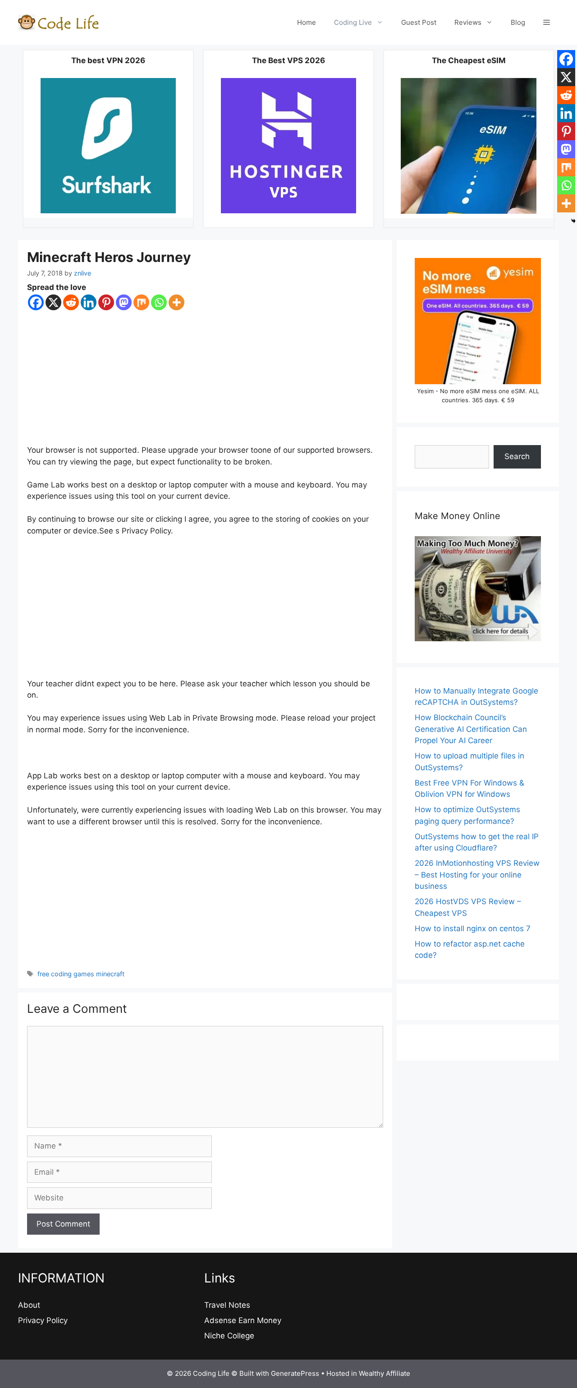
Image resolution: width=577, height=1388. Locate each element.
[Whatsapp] (159, 302)
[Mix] (141, 302)
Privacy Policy (43, 1320)
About (29, 1305)
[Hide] (573, 221)
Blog (518, 22)
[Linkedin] (88, 302)
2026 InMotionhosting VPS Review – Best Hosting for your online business (477, 875)
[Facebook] (36, 302)
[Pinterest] (106, 302)
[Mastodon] (124, 302)
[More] (176, 302)
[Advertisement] (205, 378)
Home (306, 22)
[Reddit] (71, 302)
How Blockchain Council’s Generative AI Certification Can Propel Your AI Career (471, 729)
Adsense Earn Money (242, 1320)
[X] (53, 302)
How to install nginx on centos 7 (473, 928)
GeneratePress (295, 1373)
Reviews (467, 22)
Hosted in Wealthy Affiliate (368, 1373)
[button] (546, 22)
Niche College (229, 1335)
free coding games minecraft (80, 974)
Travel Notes (227, 1305)
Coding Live (353, 22)
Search (517, 456)
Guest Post (418, 22)
